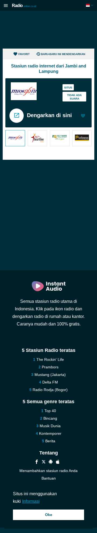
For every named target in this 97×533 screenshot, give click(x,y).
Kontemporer (50, 433)
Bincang (50, 418)
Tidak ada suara (74, 97)
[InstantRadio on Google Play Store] (50, 462)
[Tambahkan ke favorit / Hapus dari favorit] (83, 116)
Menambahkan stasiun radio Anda (48, 471)
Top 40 (50, 411)
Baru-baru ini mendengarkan (63, 54)
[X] (43, 462)
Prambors (50, 367)
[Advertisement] (48, 29)
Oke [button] (48, 514)
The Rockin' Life (50, 359)
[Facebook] (36, 462)
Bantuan (48, 478)
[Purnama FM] (82, 138)
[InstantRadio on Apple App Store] (58, 462)
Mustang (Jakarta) (50, 374)
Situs (68, 87)
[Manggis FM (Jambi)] (15, 138)
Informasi (31, 501)
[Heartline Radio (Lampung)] (37, 138)
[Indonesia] (90, 5)
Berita (50, 441)
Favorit (24, 54)
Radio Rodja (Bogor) (50, 390)
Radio (24, 5)
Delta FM (50, 382)
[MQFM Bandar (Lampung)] (60, 138)
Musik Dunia (50, 426)
